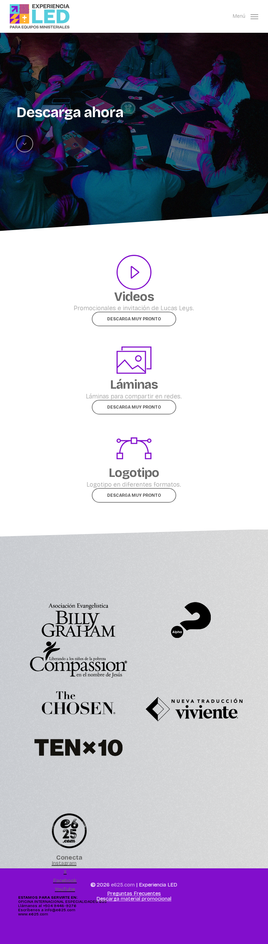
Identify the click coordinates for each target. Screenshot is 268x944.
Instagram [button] (64, 863)
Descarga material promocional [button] (133, 898)
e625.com (123, 885)
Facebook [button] (65, 880)
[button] (245, 16)
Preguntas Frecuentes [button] (134, 893)
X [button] (65, 872)
